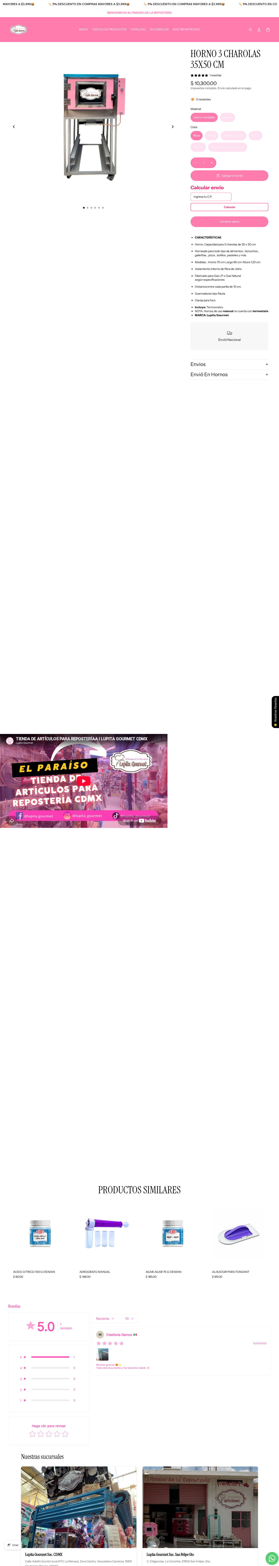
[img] (110, 1343)
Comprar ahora (229, 221)
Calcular (229, 207)
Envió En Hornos (209, 374)
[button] (49, 1357)
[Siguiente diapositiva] (173, 127)
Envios (198, 364)
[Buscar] (250, 29)
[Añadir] (65, 1258)
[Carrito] (267, 29)
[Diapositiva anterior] (12, 127)
